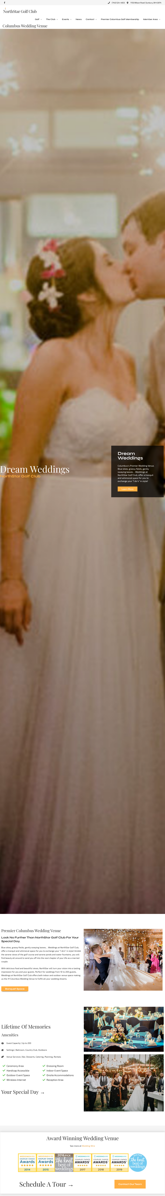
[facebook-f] (5, 3)
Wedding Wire (88, 1146)
